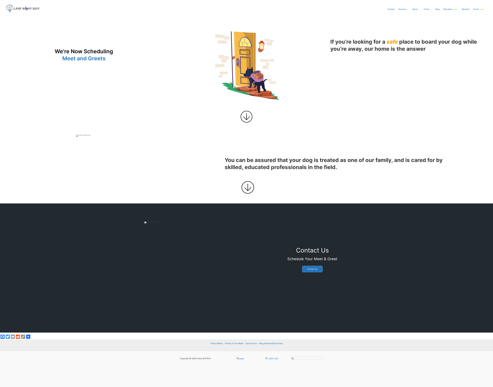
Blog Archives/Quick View (271, 343)
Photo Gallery (217, 343)
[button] (407, 9)
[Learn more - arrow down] (246, 117)
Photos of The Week (234, 343)
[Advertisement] (246, 309)
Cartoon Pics (251, 343)
